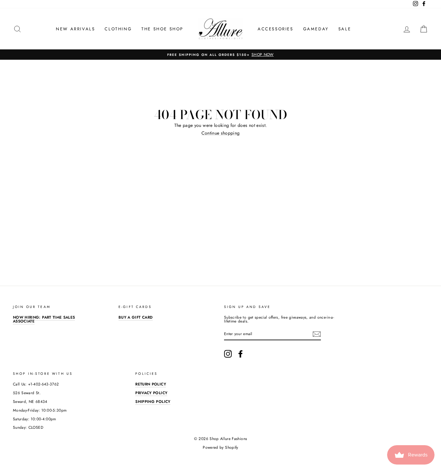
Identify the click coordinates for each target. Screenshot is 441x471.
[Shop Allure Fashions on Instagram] (228, 354)
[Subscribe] (317, 334)
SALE (344, 29)
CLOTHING (118, 29)
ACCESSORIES (275, 29)
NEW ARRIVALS (75, 29)
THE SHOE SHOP (162, 29)
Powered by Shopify (220, 447)
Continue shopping (220, 133)
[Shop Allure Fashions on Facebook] (240, 354)
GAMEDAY (316, 29)
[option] (220, 54)
